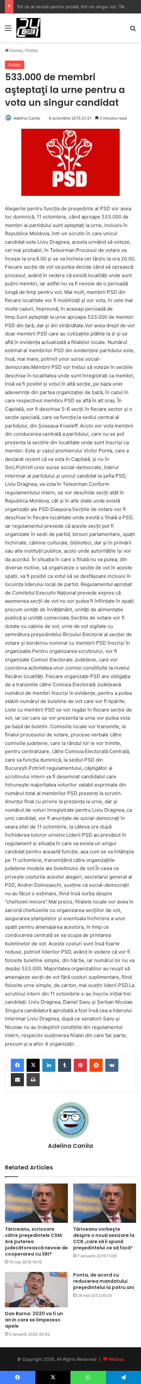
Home (15, 50)
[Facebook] (17, 1065)
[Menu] (8, 30)
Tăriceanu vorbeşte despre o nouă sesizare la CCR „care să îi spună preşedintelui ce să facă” (103, 1238)
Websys (116, 1359)
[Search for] (133, 30)
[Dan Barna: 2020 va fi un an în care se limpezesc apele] (36, 1289)
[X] (33, 1065)
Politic (32, 50)
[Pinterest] (80, 1065)
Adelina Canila (26, 118)
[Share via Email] (17, 1079)
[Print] (33, 1079)
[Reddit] (96, 1065)
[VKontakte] (111, 1065)
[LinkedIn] (48, 1065)
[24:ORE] (28, 28)
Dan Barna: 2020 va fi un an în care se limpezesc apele (34, 1319)
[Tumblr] (64, 1065)
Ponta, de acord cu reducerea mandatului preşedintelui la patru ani (103, 1281)
